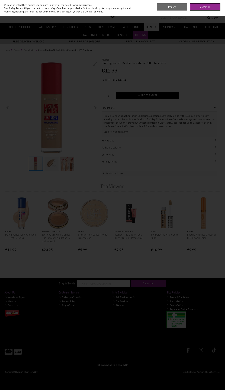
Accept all (205, 7)
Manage (172, 7)
